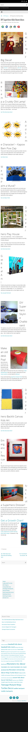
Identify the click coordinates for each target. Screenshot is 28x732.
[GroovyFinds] (22, 1)
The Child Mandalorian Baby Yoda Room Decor (12, 619)
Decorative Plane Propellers (8, 624)
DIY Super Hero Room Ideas (13, 22)
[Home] (1, 16)
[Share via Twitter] (15, 28)
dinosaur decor (10, 653)
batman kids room (5, 649)
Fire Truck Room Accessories (23, 554)
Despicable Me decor (16, 651)
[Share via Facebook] (7, 28)
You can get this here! (6, 293)
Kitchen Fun (6, 597)
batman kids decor (19, 647)
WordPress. (24, 700)
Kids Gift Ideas (6, 590)
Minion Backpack (11, 661)
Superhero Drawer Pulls (16, 377)
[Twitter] (26, 1)
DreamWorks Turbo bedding (9, 655)
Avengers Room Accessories (8, 629)
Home (4, 581)
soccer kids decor (18, 678)
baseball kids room (8, 647)
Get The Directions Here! (6, 112)
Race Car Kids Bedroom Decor (9, 622)
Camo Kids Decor (14, 649)
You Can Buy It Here (5, 198)
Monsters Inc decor (16, 664)
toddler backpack (19, 688)
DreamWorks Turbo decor (19, 655)
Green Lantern (4, 374)
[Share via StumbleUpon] (3, 28)
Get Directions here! (5, 249)
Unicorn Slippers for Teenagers (9, 627)
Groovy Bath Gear (7, 587)
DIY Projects (6, 16)
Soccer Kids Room (6, 680)
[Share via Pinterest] (18, 28)
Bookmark (4, 549)
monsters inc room (7, 667)
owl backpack (7, 675)
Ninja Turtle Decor (12, 673)
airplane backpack (4, 644)
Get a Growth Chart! (12, 520)
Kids (6, 659)
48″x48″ (20, 68)
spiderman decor (16, 680)
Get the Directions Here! (6, 336)
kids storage (6, 661)
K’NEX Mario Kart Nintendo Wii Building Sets (6, 555)
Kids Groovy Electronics (8, 592)
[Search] (26, 5)
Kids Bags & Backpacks (8, 588)
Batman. (18, 374)
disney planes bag (16, 653)
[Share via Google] (10, 28)
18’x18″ (6, 68)
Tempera (19, 700)
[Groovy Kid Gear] (24, 1)
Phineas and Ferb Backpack (17, 675)
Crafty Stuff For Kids (7, 583)
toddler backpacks (7, 691)
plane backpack (10, 677)
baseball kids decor (15, 644)
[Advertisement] (8, 572)
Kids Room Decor (7, 594)
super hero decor (9, 682)
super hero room (18, 682)
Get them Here (4, 157)
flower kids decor (19, 657)
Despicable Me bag (8, 651)
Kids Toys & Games (7, 596)
